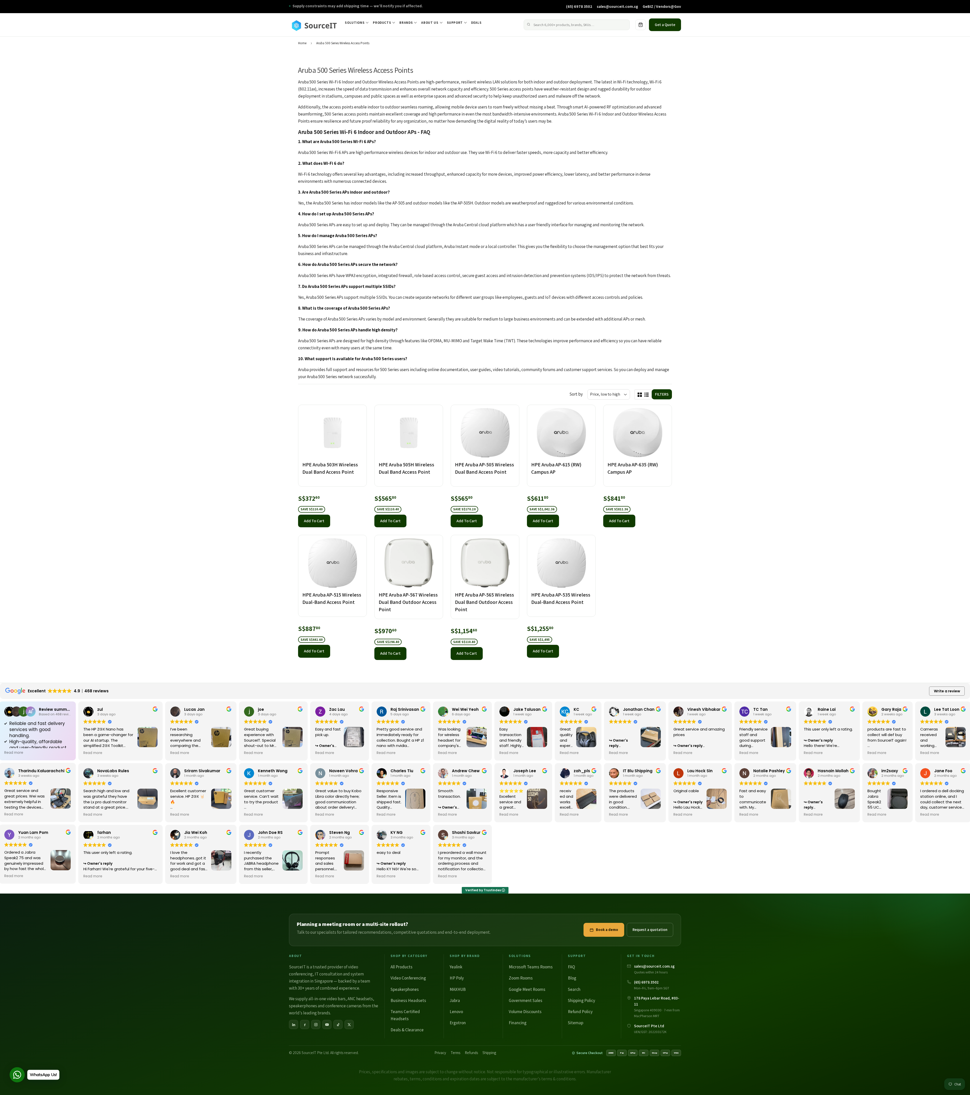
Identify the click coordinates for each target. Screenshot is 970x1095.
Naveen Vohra (343, 770)
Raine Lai (827, 709)
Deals (476, 22)
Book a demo (607, 929)
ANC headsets (360, 998)
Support (455, 22)
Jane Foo (943, 770)
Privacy (440, 1052)
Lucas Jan (194, 709)
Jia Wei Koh (195, 832)
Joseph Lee (524, 770)
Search (574, 989)
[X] (349, 1024)
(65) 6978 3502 (579, 6)
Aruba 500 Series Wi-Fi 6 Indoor (326, 82)
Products (382, 22)
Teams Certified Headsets (405, 1015)
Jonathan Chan (638, 709)
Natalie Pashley (769, 770)
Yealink (456, 967)
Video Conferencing (408, 978)
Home (302, 43)
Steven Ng (339, 832)
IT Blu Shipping (637, 770)
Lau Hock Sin (700, 770)
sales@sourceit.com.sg (617, 6)
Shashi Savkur (466, 832)
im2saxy (889, 770)
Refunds (471, 1052)
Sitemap (575, 1022)
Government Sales (525, 1000)
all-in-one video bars (327, 998)
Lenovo (456, 1011)
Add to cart (314, 520)
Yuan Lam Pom (33, 832)
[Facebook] (304, 1024)
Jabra (455, 1000)
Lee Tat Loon (946, 709)
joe (261, 709)
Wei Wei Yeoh (465, 709)
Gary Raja (891, 709)
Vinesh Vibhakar (703, 709)
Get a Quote (665, 24)
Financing (517, 1022)
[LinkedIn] (293, 1024)
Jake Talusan (527, 709)
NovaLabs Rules (113, 770)
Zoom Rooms (521, 978)
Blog (572, 978)
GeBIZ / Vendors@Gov (662, 6)
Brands (406, 22)
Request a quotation (650, 929)
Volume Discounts (525, 1011)
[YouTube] (326, 1024)
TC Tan (760, 709)
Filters (662, 394)
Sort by (576, 394)
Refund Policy (580, 1011)
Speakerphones (405, 989)
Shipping (489, 1052)
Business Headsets (408, 1000)
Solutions (355, 22)
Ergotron (458, 1022)
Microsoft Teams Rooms (531, 967)
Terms (455, 1052)
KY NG (397, 832)
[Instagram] (315, 1024)
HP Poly (457, 978)
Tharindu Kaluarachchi (41, 770)
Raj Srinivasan (405, 709)
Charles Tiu (402, 770)
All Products (402, 967)
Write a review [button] (947, 691)
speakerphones (303, 1006)
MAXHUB (458, 989)
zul (100, 709)
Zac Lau (337, 709)
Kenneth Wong (272, 770)
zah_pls (582, 770)
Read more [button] (13, 752)
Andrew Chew (466, 770)
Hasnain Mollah (833, 770)
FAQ (571, 967)
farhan (104, 832)
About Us (429, 22)
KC (576, 709)
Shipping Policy (581, 1000)
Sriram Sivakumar (202, 770)
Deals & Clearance (407, 1030)
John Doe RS (270, 832)
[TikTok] (338, 1024)
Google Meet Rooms (527, 989)
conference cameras (343, 1006)
